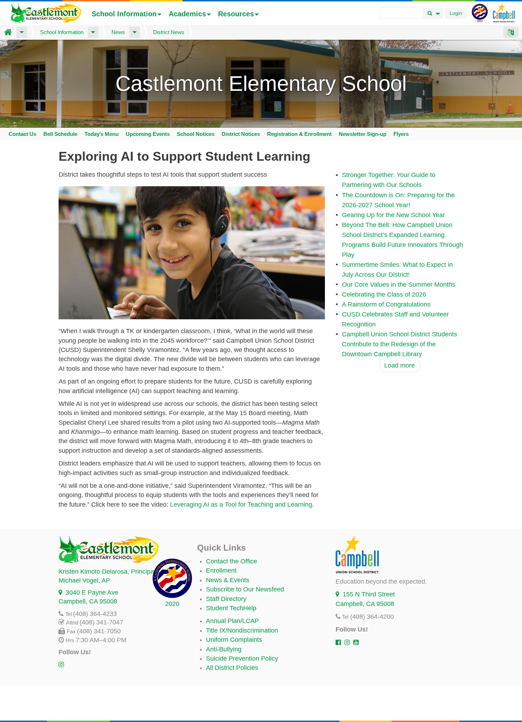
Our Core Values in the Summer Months (398, 284)
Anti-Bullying (223, 649)
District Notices (241, 134)
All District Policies (232, 667)
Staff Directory (226, 598)
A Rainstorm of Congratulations (386, 304)
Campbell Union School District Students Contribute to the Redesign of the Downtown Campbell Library (399, 344)
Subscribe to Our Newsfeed (245, 589)
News (118, 32)
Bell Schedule (60, 134)
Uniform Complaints (234, 639)
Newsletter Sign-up (362, 134)
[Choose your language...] (510, 32)
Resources (236, 14)
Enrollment (221, 570)
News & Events (227, 580)
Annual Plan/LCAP (232, 620)
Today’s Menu (102, 134)
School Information (124, 14)
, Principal (107, 571)
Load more (399, 365)
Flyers (401, 134)
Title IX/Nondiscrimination (242, 630)
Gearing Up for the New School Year (393, 215)
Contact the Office (231, 561)
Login (456, 13)
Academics (187, 14)
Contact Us (22, 134)
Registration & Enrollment (299, 134)
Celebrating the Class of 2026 (384, 294)
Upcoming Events (148, 134)
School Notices (195, 134)
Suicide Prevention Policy (242, 658)
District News (168, 32)
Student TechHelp (231, 608)
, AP (84, 580)
